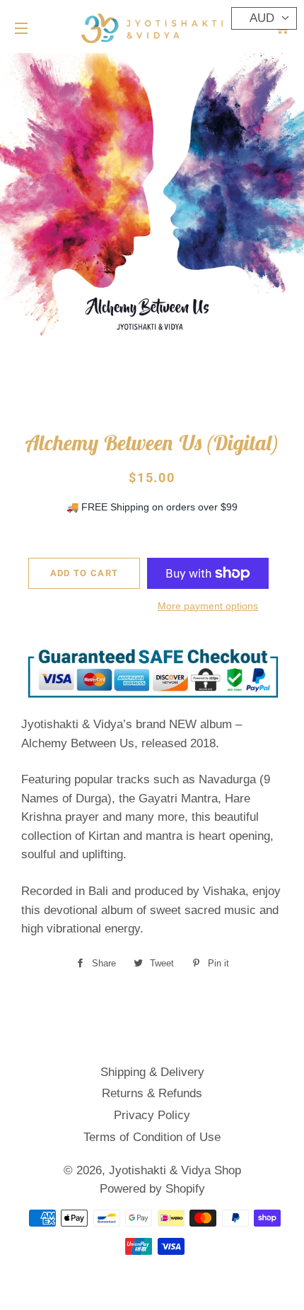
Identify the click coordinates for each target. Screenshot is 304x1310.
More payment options (208, 606)
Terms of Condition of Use (152, 1137)
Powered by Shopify (152, 1188)
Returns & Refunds (152, 1093)
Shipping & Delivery (152, 1072)
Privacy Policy (152, 1115)
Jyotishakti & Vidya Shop (175, 1170)
